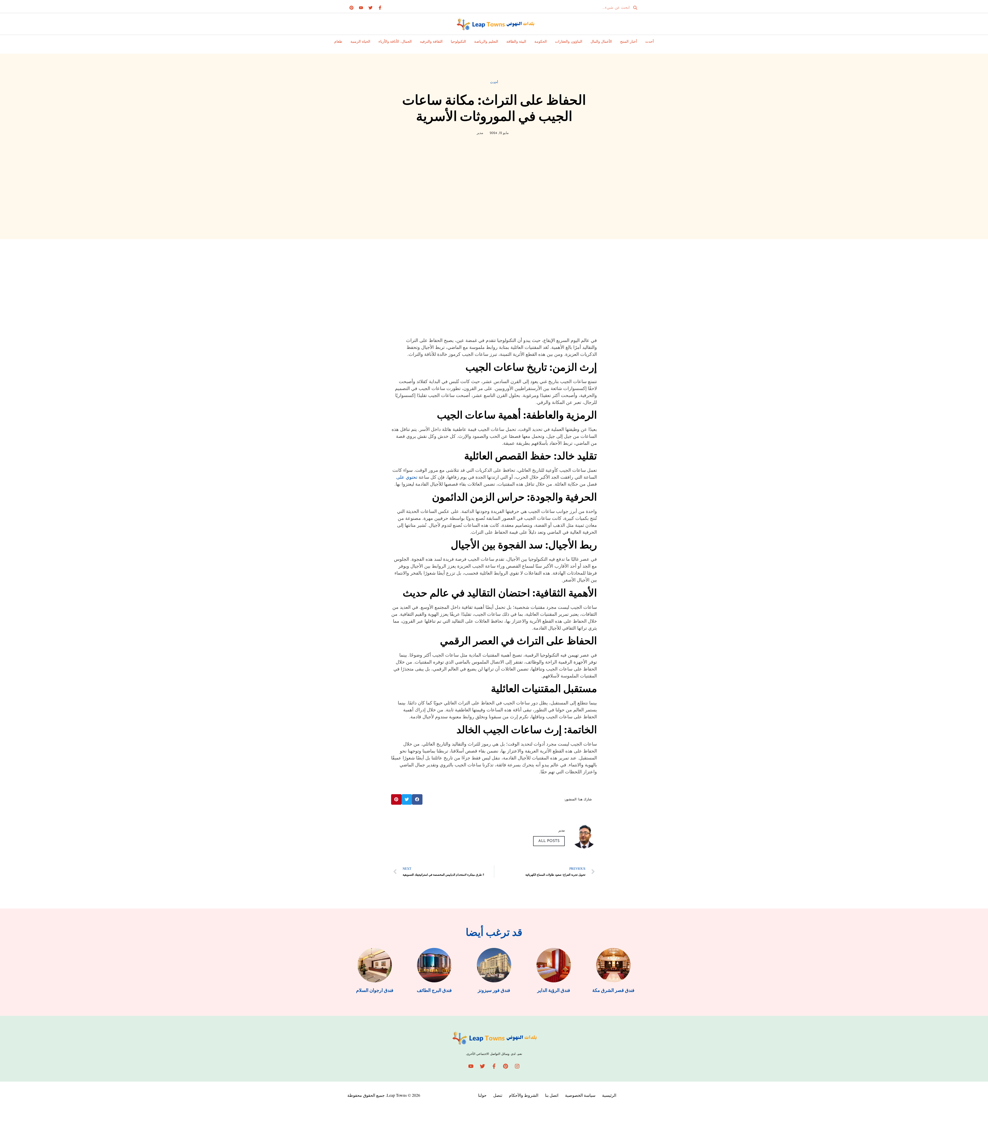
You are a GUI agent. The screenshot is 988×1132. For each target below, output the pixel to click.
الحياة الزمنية (360, 42)
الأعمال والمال (601, 42)
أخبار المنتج (628, 42)
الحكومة (540, 42)
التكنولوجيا (458, 42)
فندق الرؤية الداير (553, 990)
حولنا (482, 1095)
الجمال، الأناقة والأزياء (395, 42)
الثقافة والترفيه (431, 42)
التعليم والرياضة (486, 42)
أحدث (649, 42)
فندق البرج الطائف (434, 990)
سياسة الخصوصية (580, 1095)
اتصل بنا (551, 1095)
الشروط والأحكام (523, 1095)
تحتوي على (406, 477)
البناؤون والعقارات (568, 42)
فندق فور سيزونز (494, 990)
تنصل (497, 1095)
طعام (338, 42)
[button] (417, 799)
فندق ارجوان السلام (374, 990)
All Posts (549, 841)
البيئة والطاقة (516, 42)
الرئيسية (609, 1095)
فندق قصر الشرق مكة (613, 990)
